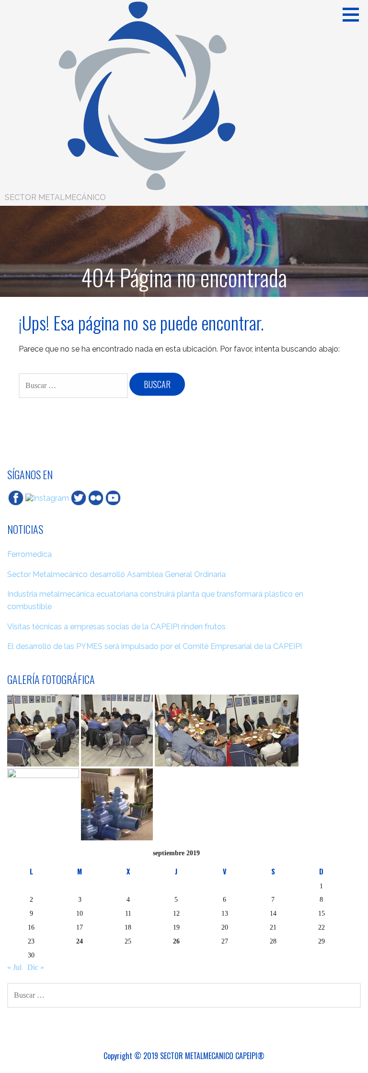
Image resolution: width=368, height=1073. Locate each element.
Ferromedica (29, 554)
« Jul (14, 967)
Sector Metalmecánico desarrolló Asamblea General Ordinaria (116, 574)
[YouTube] (113, 497)
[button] (354, 14)
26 (176, 941)
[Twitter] (78, 497)
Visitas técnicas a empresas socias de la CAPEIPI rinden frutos (116, 626)
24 (79, 941)
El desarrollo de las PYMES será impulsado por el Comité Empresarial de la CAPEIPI (154, 646)
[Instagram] (47, 497)
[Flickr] (95, 497)
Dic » (35, 967)
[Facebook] (15, 497)
